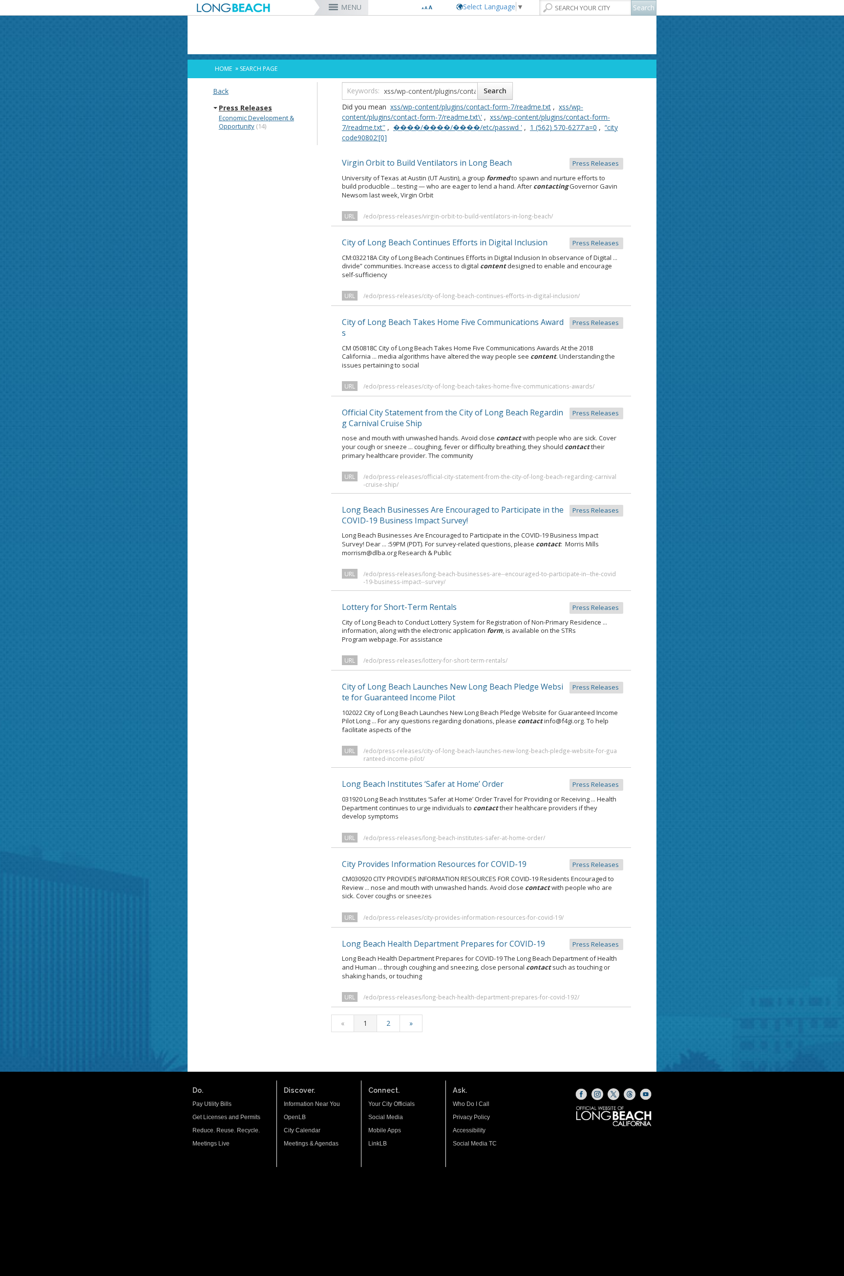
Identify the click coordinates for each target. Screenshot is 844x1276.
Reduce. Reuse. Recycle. (226, 1130)
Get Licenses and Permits (226, 1117)
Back (221, 91)
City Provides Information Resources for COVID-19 (481, 864)
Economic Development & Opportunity (256, 122)
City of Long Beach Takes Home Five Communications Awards (481, 327)
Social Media (385, 1117)
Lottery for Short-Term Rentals (481, 607)
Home (223, 69)
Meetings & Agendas (311, 1143)
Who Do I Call (471, 1104)
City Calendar (302, 1130)
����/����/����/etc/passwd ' (457, 127)
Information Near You (312, 1104)
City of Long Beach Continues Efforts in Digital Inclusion (481, 242)
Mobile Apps (384, 1130)
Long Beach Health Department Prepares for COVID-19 (481, 943)
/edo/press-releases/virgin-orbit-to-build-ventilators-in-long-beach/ (458, 216)
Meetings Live (211, 1143)
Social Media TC (475, 1143)
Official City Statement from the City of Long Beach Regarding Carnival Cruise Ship (481, 418)
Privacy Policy (471, 1117)
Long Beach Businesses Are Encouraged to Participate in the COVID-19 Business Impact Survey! (481, 515)
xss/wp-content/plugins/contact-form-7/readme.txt (470, 106)
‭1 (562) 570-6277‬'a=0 (563, 127)
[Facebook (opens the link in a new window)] (581, 1094)
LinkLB (377, 1143)
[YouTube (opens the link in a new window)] (646, 1094)
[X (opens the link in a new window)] (613, 1094)
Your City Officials (391, 1104)
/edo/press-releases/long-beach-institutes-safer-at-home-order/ (454, 838)
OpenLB (295, 1117)
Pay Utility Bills (212, 1104)
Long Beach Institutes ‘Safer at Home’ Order (481, 784)
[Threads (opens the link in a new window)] (629, 1094)
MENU (351, 7)
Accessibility (469, 1130)
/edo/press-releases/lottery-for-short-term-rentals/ (435, 660)
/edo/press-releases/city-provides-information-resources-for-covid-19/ (463, 917)
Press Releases (245, 108)
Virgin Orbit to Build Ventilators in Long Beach (481, 162)
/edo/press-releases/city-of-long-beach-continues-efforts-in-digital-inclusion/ (471, 296)
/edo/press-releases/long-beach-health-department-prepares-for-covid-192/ (471, 997)
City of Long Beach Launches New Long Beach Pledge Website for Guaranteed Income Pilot (481, 692)
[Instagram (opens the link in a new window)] (597, 1094)
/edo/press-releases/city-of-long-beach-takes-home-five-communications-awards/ (478, 386)
